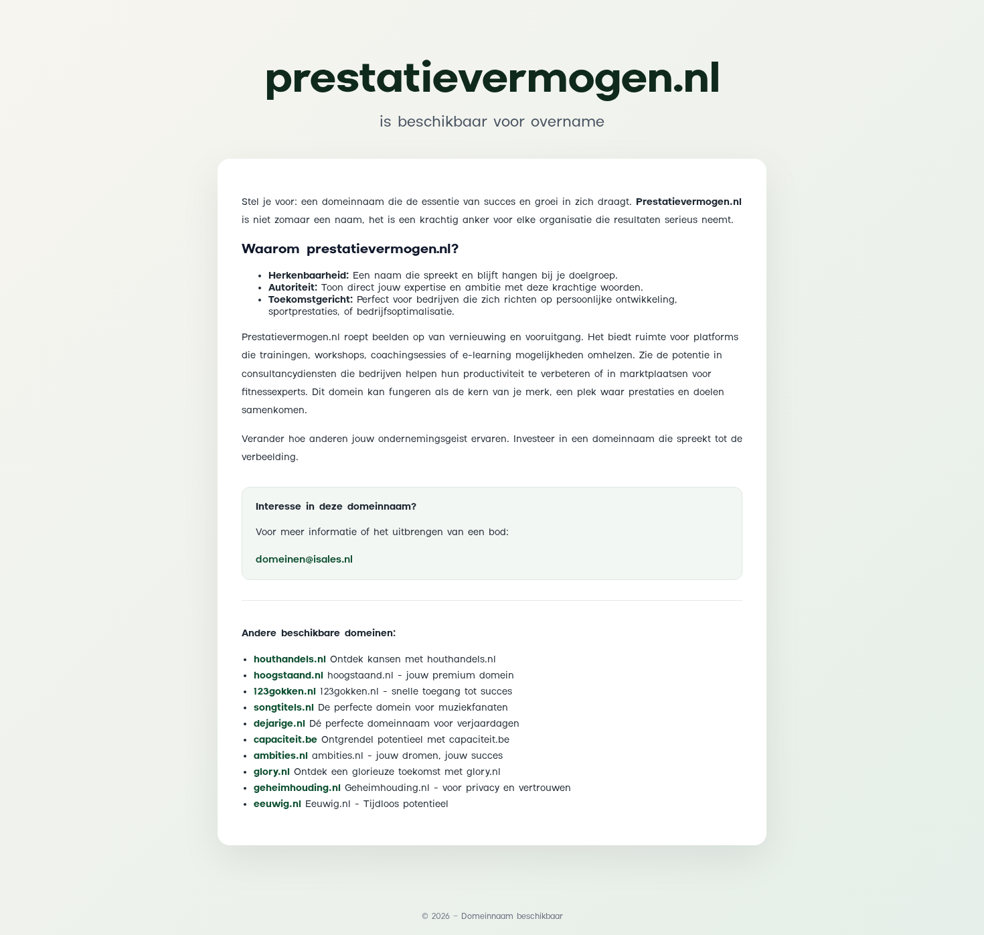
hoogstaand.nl (288, 675)
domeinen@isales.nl (304, 559)
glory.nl (272, 772)
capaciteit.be (285, 740)
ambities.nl (281, 756)
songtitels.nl (284, 708)
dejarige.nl (279, 724)
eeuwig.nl (277, 804)
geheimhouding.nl (297, 788)
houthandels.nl (290, 659)
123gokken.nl (285, 692)
